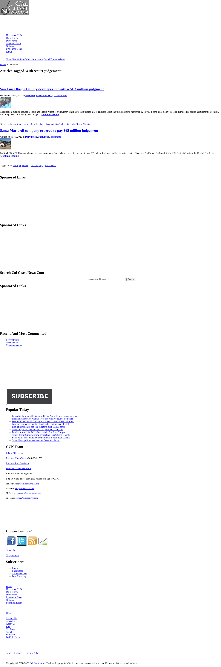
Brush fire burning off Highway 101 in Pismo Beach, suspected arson (45, 416)
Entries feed (17, 571)
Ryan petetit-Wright (55, 124)
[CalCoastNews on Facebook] (11, 545)
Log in (15, 568)
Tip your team (12, 555)
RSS (8, 626)
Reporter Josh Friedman (17, 463)
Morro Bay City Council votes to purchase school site (37, 429)
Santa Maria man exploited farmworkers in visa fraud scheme (41, 437)
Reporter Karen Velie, (16, 458)
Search (47, 59)
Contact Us (11, 618)
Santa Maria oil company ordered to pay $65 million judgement (49, 130)
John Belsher (37, 124)
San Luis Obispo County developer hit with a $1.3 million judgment (52, 89)
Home (9, 32)
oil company (37, 165)
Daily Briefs (12, 38)
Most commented (14, 345)
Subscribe (29, 59)
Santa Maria (50, 165)
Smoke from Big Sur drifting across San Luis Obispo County (41, 435)
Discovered (11, 40)
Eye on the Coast (14, 49)
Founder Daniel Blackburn (18, 468)
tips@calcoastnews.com (29, 484)
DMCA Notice (13, 637)
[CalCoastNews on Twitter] (21, 545)
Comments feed (19, 573)
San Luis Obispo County (78, 124)
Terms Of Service (14, 653)
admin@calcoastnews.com (26, 498)
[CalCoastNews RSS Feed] (32, 545)
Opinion (10, 46)
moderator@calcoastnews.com (28, 493)
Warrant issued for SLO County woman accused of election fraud (43, 421)
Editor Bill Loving (14, 453)
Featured (30, 95)
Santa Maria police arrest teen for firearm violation (36, 440)
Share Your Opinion (15, 59)
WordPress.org (19, 576)
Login (9, 51)
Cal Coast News (37, 663)
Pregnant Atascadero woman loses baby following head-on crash (42, 418)
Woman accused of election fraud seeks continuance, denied (40, 424)
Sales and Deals (13, 43)
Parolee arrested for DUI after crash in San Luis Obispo (38, 432)
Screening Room (14, 602)
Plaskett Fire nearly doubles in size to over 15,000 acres (38, 427)
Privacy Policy (33, 653)
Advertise (38, 59)
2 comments (55, 136)
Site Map (10, 629)
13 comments (60, 95)
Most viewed (12, 342)
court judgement (20, 124)
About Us (10, 623)
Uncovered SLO (14, 35)
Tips (53, 59)
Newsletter (60, 59)
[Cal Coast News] (14, 14)
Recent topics (12, 340)
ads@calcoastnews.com (24, 488)
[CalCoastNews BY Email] (43, 545)
